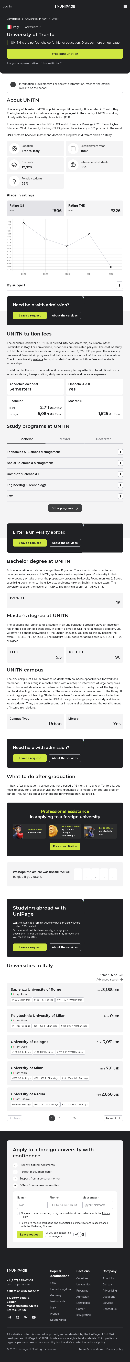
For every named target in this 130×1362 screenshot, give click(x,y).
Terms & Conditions (91, 1349)
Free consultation (65, 54)
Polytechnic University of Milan (38, 1016)
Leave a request (30, 315)
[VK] (25, 1317)
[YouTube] (34, 1317)
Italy (17, 994)
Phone (54, 1197)
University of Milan (27, 1068)
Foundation (98, 578)
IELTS (21, 637)
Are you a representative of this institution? (34, 63)
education (23, 1291)
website (38, 359)
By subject (16, 285)
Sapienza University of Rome (36, 989)
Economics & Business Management (33, 452)
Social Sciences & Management (30, 463)
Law (10, 496)
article (90, 793)
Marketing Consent (42, 1226)
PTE (29, 637)
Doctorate (103, 439)
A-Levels (83, 578)
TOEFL (52, 586)
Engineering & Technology (26, 485)
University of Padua (28, 1094)
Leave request (30, 1234)
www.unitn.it (33, 27)
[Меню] (123, 6)
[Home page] (65, 6)
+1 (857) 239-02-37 (20, 1280)
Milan (24, 1020)
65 (74, 1118)
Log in (7, 6)
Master (65, 439)
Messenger (90, 1197)
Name (21, 1197)
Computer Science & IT (24, 474)
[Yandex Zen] (17, 1317)
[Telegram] (76, 1234)
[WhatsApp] (83, 1234)
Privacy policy (114, 1349)
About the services (65, 315)
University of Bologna (30, 1042)
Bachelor (26, 439)
